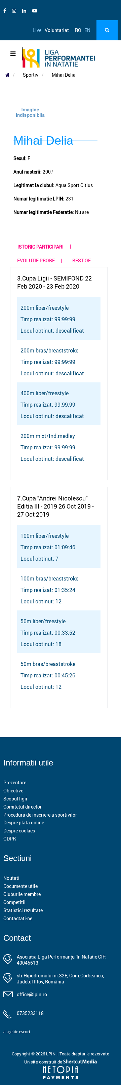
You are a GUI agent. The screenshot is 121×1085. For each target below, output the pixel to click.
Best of (81, 260)
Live (37, 30)
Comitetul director (22, 806)
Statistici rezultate (23, 910)
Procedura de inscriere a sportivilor (40, 815)
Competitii (14, 902)
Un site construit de (43, 1062)
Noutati (11, 878)
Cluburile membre (22, 894)
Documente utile (20, 886)
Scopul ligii (15, 798)
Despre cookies (19, 830)
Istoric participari (40, 247)
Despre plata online (23, 822)
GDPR (9, 838)
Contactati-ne (17, 918)
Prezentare (14, 782)
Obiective (13, 790)
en (87, 30)
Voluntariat (57, 30)
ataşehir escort (16, 1031)
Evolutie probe (36, 260)
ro (78, 30)
